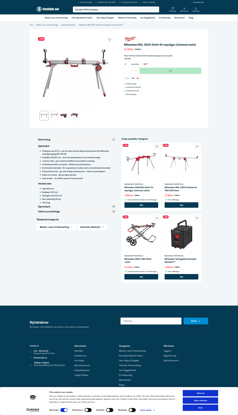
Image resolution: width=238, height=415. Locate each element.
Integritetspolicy (81, 370)
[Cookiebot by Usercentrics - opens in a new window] (33, 410)
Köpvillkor (78, 350)
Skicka (194, 321)
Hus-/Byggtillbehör (147, 17)
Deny (200, 408)
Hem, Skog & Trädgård (105, 17)
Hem (31, 25)
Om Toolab (79, 360)
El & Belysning (164, 17)
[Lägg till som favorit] (172, 9)
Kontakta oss (80, 355)
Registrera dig (170, 355)
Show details (146, 410)
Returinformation (82, 365)
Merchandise (179, 17)
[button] (156, 9)
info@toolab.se (40, 357)
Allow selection (200, 400)
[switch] (88, 410)
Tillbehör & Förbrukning (127, 17)
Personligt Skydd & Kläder (82, 17)
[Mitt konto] (184, 9)
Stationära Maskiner (68, 25)
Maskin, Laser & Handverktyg (56, 17)
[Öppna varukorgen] (195, 9)
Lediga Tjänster (81, 374)
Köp (141, 205)
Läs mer (128, 58)
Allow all (200, 393)
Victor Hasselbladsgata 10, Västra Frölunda (49, 365)
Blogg (191, 17)
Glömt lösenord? (171, 360)
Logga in (167, 350)
